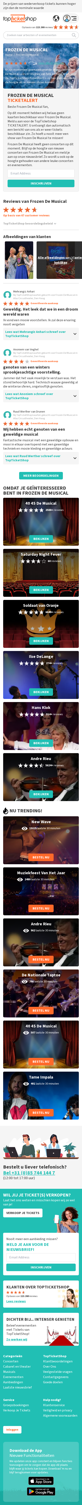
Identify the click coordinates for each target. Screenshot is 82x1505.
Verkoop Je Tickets (16, 1410)
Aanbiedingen (13, 1382)
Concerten (10, 1361)
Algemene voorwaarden (60, 1415)
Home (9, 55)
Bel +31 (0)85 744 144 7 (29, 1173)
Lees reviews (16, 1301)
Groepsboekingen (16, 1405)
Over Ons (49, 1366)
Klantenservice (54, 1405)
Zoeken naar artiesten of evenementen (31, 35)
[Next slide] (71, 260)
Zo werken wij (16, 1339)
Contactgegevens (56, 1377)
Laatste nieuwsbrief (17, 1387)
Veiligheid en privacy (57, 1410)
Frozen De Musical (27, 55)
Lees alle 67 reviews (51, 63)
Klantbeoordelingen (58, 1361)
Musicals (9, 1372)
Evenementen (13, 1377)
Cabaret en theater (17, 1366)
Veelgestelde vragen (57, 1372)
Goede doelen (53, 1382)
